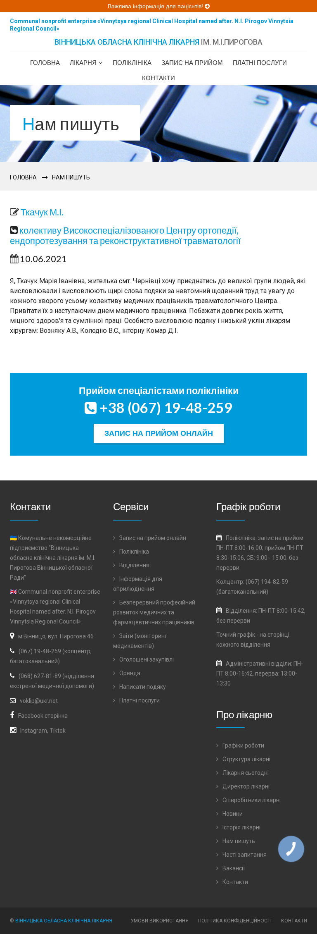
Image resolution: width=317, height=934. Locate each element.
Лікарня (83, 62)
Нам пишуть (71, 177)
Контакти (158, 77)
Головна (45, 62)
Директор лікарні (245, 786)
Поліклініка (132, 62)
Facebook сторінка (43, 715)
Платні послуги (260, 62)
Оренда (129, 673)
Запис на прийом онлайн (158, 433)
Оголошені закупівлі (146, 659)
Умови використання (159, 921)
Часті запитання (244, 854)
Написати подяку (142, 686)
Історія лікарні (240, 827)
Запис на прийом (192, 62)
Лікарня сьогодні (245, 772)
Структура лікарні (245, 759)
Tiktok (58, 730)
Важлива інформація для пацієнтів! (156, 6)
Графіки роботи (242, 745)
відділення (255, 644)
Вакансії (233, 868)
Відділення (133, 565)
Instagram (33, 730)
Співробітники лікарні (251, 800)
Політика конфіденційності (235, 921)
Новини (232, 813)
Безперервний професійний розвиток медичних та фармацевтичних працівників (154, 612)
